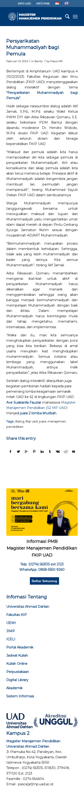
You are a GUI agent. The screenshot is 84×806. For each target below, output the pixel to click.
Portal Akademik (19, 647)
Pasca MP (56, 61)
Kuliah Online (17, 663)
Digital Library (17, 680)
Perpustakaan (17, 672)
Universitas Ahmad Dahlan (27, 606)
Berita (38, 61)
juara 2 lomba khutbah (38, 413)
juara (42, 421)
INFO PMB (43, 3)
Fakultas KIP (16, 615)
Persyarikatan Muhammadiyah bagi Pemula (32, 47)
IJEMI (11, 623)
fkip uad (32, 421)
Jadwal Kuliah (17, 655)
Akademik (14, 688)
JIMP (10, 631)
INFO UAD (24, 3)
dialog (19, 421)
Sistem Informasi (20, 696)
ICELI (10, 639)
